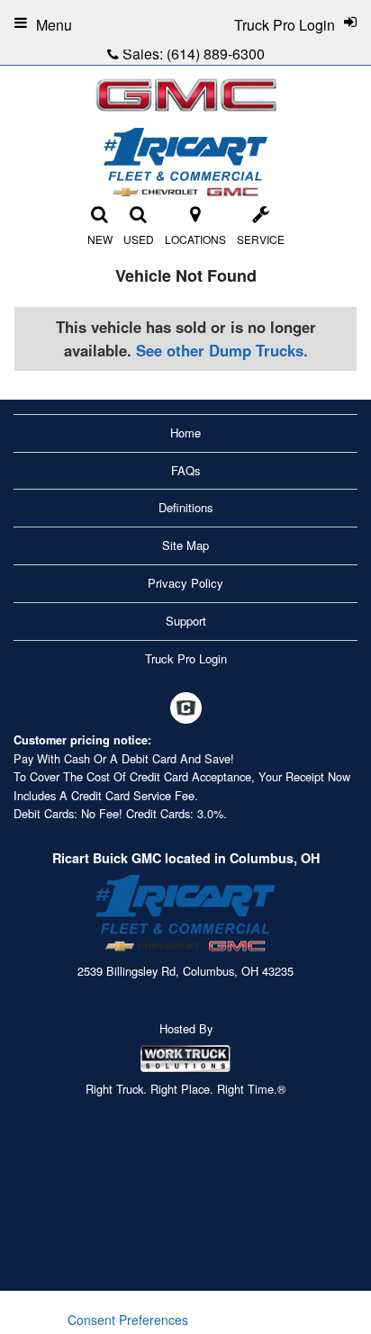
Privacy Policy (185, 582)
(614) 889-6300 (216, 53)
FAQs (186, 470)
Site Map (185, 545)
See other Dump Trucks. (222, 350)
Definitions (185, 507)
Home (185, 432)
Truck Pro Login (186, 658)
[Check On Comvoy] (186, 709)
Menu (54, 24)
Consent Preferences (128, 1320)
